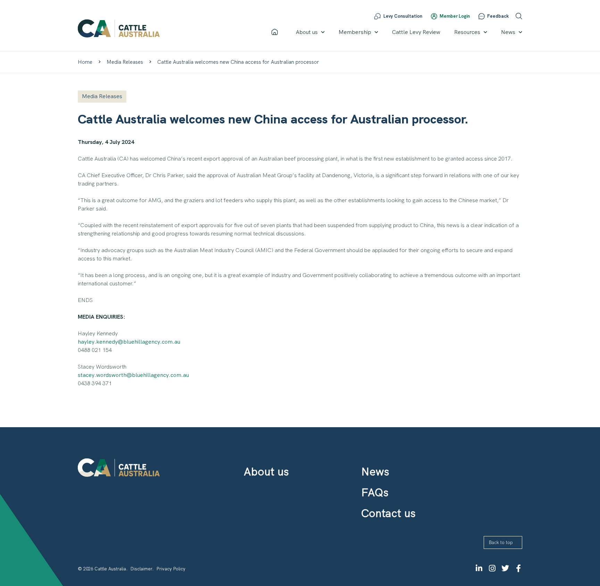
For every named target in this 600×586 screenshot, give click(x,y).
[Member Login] (434, 16)
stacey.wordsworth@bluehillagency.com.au (133, 375)
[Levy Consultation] (377, 16)
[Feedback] (481, 16)
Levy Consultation (402, 16)
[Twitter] (505, 568)
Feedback (498, 16)
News (508, 32)
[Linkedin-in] (479, 568)
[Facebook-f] (518, 568)
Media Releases (125, 62)
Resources (467, 32)
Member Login (455, 16)
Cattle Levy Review (416, 32)
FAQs (375, 492)
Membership (355, 32)
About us (307, 32)
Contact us (388, 513)
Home (85, 62)
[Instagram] (492, 568)
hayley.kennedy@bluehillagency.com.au (129, 341)
